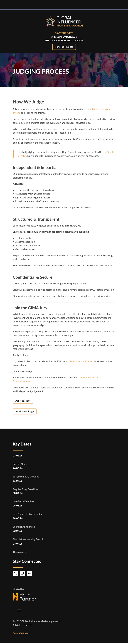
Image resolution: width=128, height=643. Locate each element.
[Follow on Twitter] (15, 573)
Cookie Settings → (21, 633)
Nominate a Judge (24, 411)
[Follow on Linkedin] (29, 573)
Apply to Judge (23, 400)
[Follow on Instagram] (22, 573)
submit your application (80, 361)
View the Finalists (64, 46)
